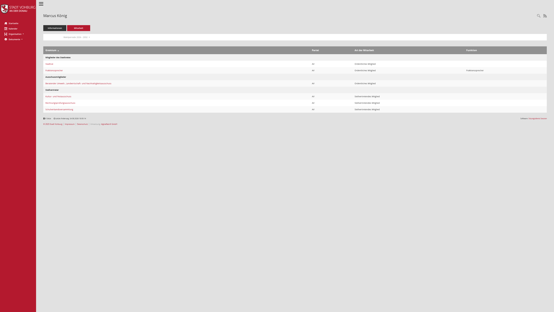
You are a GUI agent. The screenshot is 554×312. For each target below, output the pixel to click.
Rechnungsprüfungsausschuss (60, 103)
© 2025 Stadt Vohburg (52, 124)
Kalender (13, 28)
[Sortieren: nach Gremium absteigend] (58, 50)
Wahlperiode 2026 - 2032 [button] (75, 37)
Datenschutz (82, 124)
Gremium (50, 50)
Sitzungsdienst (537, 118)
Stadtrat (49, 64)
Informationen (55, 28)
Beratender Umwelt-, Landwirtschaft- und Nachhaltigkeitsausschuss (78, 83)
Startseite (13, 23)
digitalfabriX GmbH (109, 124)
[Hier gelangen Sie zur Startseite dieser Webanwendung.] (18, 8)
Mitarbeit (78, 28)
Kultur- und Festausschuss (58, 96)
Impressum (70, 124)
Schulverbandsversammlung (59, 109)
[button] (18, 34)
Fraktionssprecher (54, 70)
